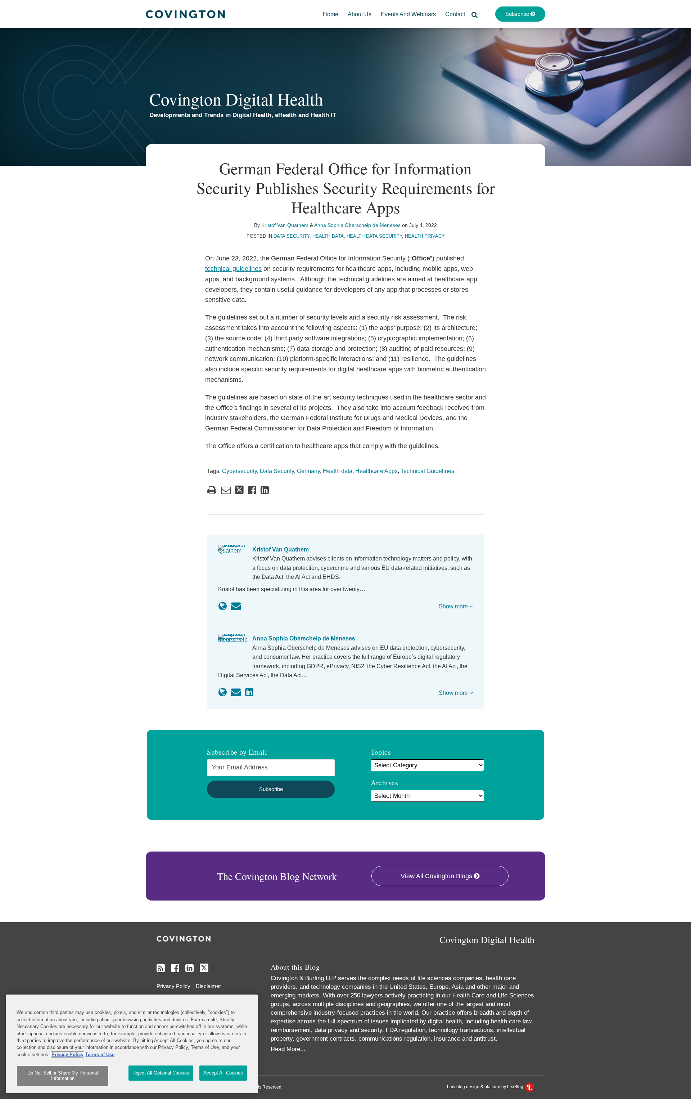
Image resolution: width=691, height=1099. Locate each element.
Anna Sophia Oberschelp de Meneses (357, 225)
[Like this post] (252, 490)
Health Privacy (425, 236)
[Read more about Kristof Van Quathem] (222, 606)
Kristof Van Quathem (284, 225)
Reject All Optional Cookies (160, 1073)
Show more (454, 606)
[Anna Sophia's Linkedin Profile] (249, 692)
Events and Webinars (408, 14)
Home (330, 14)
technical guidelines (233, 268)
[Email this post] (226, 490)
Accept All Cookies (223, 1073)
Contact (455, 14)
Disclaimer (208, 986)
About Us (359, 14)
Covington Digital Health (236, 98)
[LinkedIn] (189, 968)
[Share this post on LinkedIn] (265, 490)
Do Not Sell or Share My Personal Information (62, 1075)
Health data (337, 471)
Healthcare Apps (376, 471)
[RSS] (161, 968)
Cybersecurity (239, 471)
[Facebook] (175, 968)
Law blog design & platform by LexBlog (485, 1086)
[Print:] (211, 490)
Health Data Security (374, 236)
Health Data (328, 236)
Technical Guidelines (427, 471)
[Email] (236, 606)
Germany (308, 471)
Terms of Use (99, 1054)
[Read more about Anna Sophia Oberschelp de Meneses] (222, 692)
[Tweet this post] (239, 490)
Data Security (292, 236)
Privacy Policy (173, 986)
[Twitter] (204, 968)
